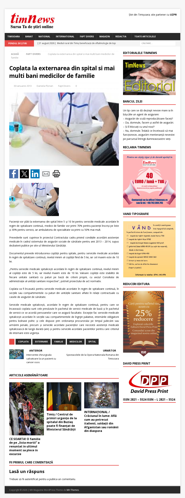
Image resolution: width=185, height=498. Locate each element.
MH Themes (73, 489)
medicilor (76, 341)
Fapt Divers (87, 36)
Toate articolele (145, 36)
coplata (23, 341)
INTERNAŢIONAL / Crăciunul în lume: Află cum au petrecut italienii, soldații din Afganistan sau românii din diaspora (101, 421)
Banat (29, 36)
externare (41, 341)
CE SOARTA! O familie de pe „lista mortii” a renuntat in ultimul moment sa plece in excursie (24, 446)
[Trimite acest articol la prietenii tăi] (46, 176)
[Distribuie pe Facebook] (14, 176)
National (44, 36)
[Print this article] (57, 176)
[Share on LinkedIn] (36, 176)
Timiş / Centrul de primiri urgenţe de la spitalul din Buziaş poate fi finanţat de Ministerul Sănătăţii (62, 421)
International (65, 36)
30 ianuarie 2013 (23, 85)
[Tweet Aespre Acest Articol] (25, 176)
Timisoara (13, 36)
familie (58, 341)
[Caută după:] (158, 43)
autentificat (31, 479)
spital (92, 341)
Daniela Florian (45, 85)
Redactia (120, 36)
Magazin (104, 36)
